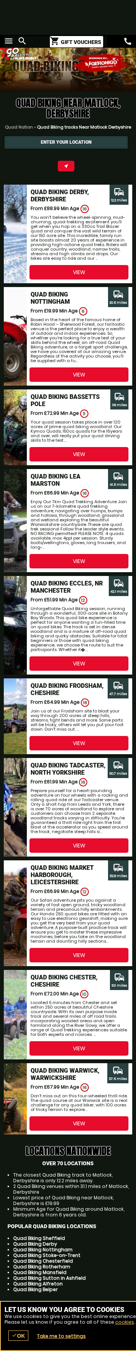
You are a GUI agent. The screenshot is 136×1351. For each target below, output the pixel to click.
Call (127, 41)
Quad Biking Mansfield (39, 1272)
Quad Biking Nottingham (43, 1249)
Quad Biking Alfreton (38, 1283)
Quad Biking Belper (35, 1289)
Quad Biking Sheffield (39, 1238)
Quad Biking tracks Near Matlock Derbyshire (84, 127)
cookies (124, 1322)
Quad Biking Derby (35, 1244)
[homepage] (34, 52)
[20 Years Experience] (102, 63)
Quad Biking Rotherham (41, 1266)
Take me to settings (61, 1336)
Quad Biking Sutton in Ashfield (49, 1278)
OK (18, 1335)
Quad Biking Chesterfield (43, 1261)
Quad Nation (19, 127)
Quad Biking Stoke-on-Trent (46, 1255)
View (79, 272)
